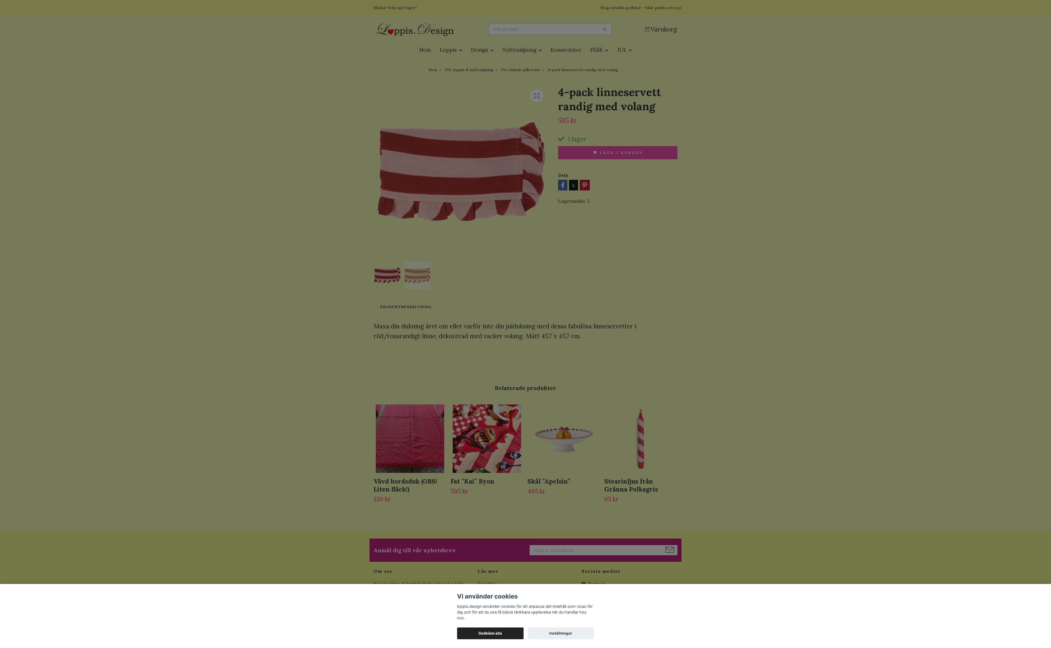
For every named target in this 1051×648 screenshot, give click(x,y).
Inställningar (560, 633)
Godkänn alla (490, 633)
